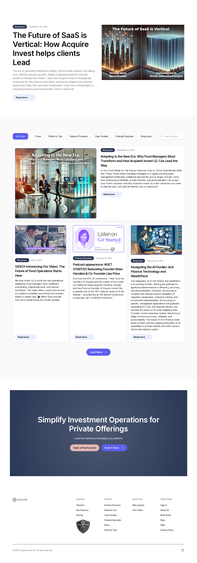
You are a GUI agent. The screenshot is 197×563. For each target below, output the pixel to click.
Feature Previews (112, 505)
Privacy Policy (167, 530)
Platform (80, 505)
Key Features (82, 510)
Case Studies (110, 515)
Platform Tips (110, 530)
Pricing (79, 515)
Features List (110, 510)
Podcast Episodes (112, 520)
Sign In (164, 505)
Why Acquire (138, 505)
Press (107, 525)
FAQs (163, 525)
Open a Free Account (84, 447)
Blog (163, 520)
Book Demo (166, 515)
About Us (165, 510)
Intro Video (138, 510)
